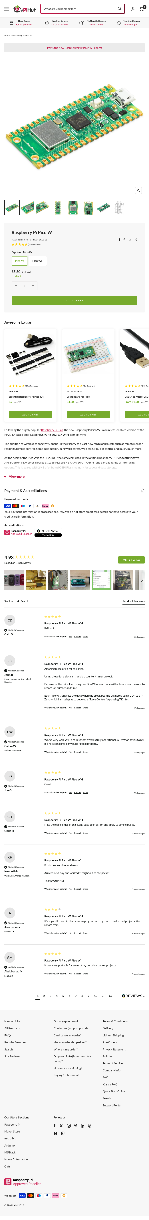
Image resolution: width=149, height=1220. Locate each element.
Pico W (19, 260)
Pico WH (37, 260)
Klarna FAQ (110, 1084)
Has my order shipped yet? (70, 1042)
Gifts (7, 1166)
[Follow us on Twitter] (61, 1126)
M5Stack (9, 1152)
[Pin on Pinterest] (124, 239)
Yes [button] (70, 636)
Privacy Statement (114, 1049)
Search (8, 1049)
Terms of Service (113, 1063)
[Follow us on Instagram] (69, 1126)
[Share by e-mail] (136, 239)
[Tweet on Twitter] (130, 239)
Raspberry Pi (20, 239)
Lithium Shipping (113, 1035)
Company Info (111, 1070)
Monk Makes (74, 391)
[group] (23, 557)
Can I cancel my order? (67, 1035)
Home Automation (16, 1159)
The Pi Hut (15, 391)
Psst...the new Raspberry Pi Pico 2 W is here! (74, 47)
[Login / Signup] (133, 9)
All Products (12, 1028)
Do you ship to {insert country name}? (72, 1058)
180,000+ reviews (59, 24)
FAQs (7, 1035)
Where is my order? (66, 1049)
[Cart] (142, 9)
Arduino (9, 1145)
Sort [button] (7, 601)
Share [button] (85, 636)
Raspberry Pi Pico (52, 430)
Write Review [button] (131, 560)
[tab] (133, 602)
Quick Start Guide (114, 1091)
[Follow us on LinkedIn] (82, 1126)
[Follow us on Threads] (90, 1126)
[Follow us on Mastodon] (63, 1133)
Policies (107, 1056)
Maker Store (12, 1131)
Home (7, 35)
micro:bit (10, 1138)
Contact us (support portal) (71, 1028)
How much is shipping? (68, 1068)
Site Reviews (12, 1056)
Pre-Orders (110, 1042)
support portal (96, 24)
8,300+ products (24, 24)
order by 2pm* (131, 24)
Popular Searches (15, 1042)
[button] (14, 580)
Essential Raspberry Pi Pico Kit (26, 396)
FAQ (105, 1077)
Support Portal (112, 1105)
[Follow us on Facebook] (55, 1126)
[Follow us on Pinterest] (75, 1126)
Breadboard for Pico (78, 396)
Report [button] (77, 636)
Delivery (108, 1028)
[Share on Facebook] (119, 239)
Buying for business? (66, 1075)
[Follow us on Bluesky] (55, 1133)
